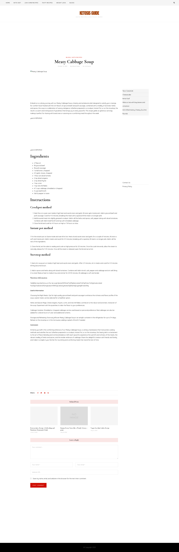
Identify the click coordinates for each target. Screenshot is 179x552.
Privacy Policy (127, 186)
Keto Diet (17, 2)
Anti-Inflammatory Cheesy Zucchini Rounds (135, 112)
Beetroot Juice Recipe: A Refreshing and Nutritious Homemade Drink (42, 429)
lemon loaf (126, 98)
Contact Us (126, 183)
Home (8, 2)
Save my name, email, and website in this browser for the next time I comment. (59, 478)
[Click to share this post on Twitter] (41, 393)
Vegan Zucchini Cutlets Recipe (100, 428)
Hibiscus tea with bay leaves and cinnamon (134, 104)
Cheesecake (127, 95)
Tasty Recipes (47, 2)
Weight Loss (61, 2)
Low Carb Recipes (31, 2)
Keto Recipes (77, 57)
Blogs (72, 2)
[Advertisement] (74, 42)
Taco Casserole (128, 91)
